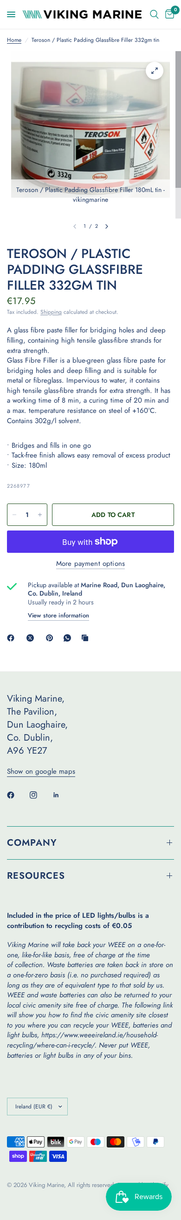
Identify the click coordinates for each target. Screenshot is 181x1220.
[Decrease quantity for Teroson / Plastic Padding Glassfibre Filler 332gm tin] (14, 514)
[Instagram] (40, 795)
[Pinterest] (51, 637)
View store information (58, 615)
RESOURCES (36, 875)
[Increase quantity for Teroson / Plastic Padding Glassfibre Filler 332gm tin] (40, 514)
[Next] (107, 226)
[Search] (154, 14)
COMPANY (32, 842)
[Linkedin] (62, 795)
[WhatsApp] (69, 637)
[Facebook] (12, 637)
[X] (32, 637)
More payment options (90, 564)
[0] (168, 14)
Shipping (51, 312)
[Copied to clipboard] (86, 637)
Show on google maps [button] (41, 772)
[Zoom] (154, 71)
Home (14, 40)
